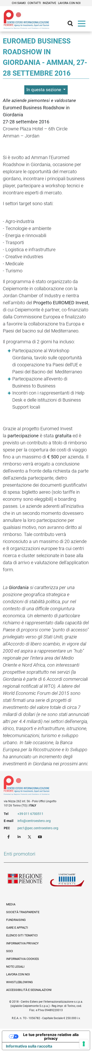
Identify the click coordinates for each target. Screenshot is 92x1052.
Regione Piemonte (25, 880)
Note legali (15, 966)
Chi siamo (19, 3)
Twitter (30, 836)
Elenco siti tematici (22, 935)
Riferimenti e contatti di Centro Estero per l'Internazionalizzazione (42, 786)
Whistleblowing (19, 982)
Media (10, 904)
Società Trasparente (22, 912)
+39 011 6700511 (30, 814)
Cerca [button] (72, 25)
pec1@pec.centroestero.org (37, 828)
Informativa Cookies (22, 959)
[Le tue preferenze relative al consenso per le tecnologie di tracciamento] (83, 1043)
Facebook (9, 836)
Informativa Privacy (22, 943)
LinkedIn (19, 836)
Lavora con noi (69, 3)
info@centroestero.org (34, 821)
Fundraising (16, 920)
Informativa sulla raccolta (29, 1046)
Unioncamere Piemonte (67, 880)
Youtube (40, 836)
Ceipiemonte (26, 19)
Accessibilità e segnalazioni (29, 990)
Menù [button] (82, 25)
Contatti (34, 3)
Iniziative (49, 3)
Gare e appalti (17, 927)
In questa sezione (44, 89)
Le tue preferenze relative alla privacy (51, 1036)
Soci (9, 951)
